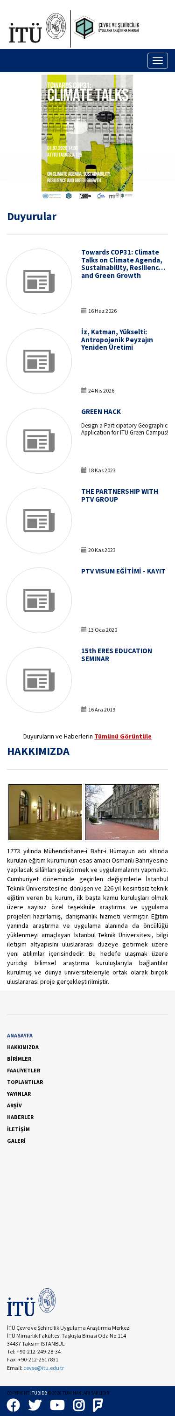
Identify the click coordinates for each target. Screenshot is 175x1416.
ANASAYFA (20, 1035)
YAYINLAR (19, 1093)
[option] (87, 136)
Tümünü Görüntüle (123, 736)
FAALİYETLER (23, 1070)
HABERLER (20, 1116)
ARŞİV (14, 1105)
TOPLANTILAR (25, 1081)
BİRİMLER (19, 1058)
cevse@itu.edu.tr (44, 1367)
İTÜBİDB (38, 1393)
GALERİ (16, 1140)
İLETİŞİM (18, 1129)
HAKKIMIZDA (23, 1046)
